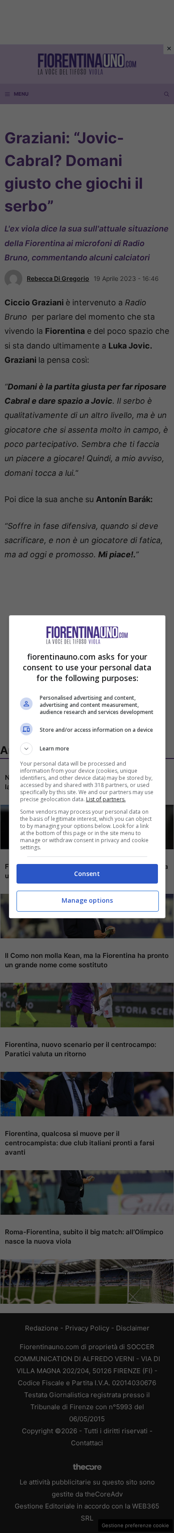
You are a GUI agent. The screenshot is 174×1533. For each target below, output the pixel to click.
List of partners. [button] (106, 799)
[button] (87, 748)
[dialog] (87, 766)
